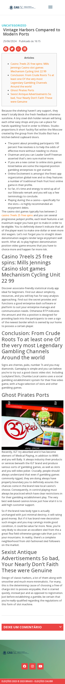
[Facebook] (24, 666)
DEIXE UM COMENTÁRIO (22, 627)
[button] (6, 49)
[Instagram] (32, 666)
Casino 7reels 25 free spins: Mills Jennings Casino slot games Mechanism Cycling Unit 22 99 (30, 67)
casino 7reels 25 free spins (17, 215)
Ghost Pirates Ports (22, 90)
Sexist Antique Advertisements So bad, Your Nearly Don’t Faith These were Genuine (31, 97)
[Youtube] (40, 666)
